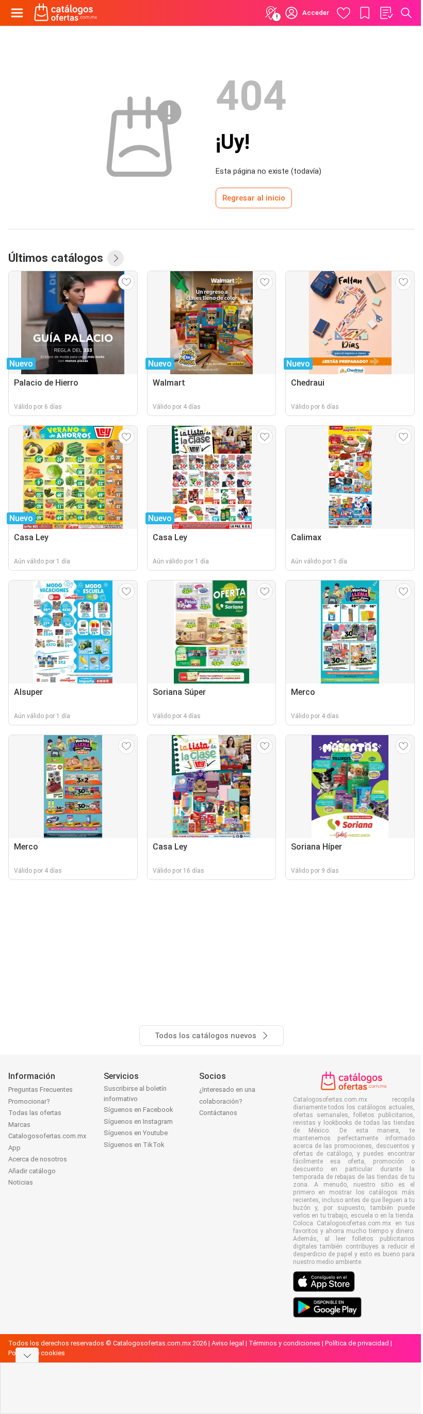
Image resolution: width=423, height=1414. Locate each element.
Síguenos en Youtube (136, 1133)
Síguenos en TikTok (134, 1145)
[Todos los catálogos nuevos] (115, 258)
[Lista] (386, 13)
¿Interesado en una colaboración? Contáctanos (227, 1101)
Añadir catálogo (32, 1171)
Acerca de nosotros (37, 1159)
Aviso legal (228, 1343)
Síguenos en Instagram (138, 1121)
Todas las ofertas (34, 1113)
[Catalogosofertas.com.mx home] (65, 13)
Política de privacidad (357, 1343)
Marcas (19, 1124)
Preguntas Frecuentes (40, 1089)
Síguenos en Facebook (138, 1109)
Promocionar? (29, 1101)
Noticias (20, 1182)
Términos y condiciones (284, 1343)
